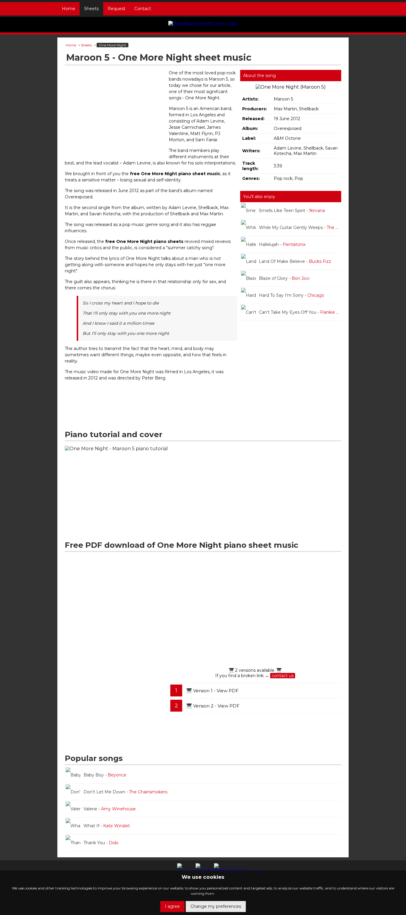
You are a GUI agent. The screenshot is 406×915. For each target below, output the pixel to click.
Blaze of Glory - (284, 278)
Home (68, 8)
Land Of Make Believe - (295, 261)
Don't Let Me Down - (125, 792)
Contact (142, 8)
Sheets (91, 8)
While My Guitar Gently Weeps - (300, 227)
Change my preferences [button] (216, 906)
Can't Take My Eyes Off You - (300, 312)
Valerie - (110, 809)
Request (116, 8)
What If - (107, 825)
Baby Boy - (105, 775)
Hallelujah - (282, 244)
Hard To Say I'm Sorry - (291, 295)
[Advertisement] (115, 113)
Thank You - (101, 842)
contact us (283, 675)
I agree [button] (172, 906)
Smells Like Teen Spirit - (292, 210)
